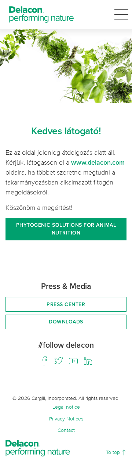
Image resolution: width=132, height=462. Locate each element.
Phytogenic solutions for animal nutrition (66, 228)
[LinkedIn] (88, 361)
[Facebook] (44, 361)
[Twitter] (58, 361)
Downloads (66, 321)
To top (113, 451)
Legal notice (66, 406)
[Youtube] (73, 361)
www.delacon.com (98, 162)
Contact (66, 429)
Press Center (66, 304)
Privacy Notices (66, 418)
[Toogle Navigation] (121, 14)
